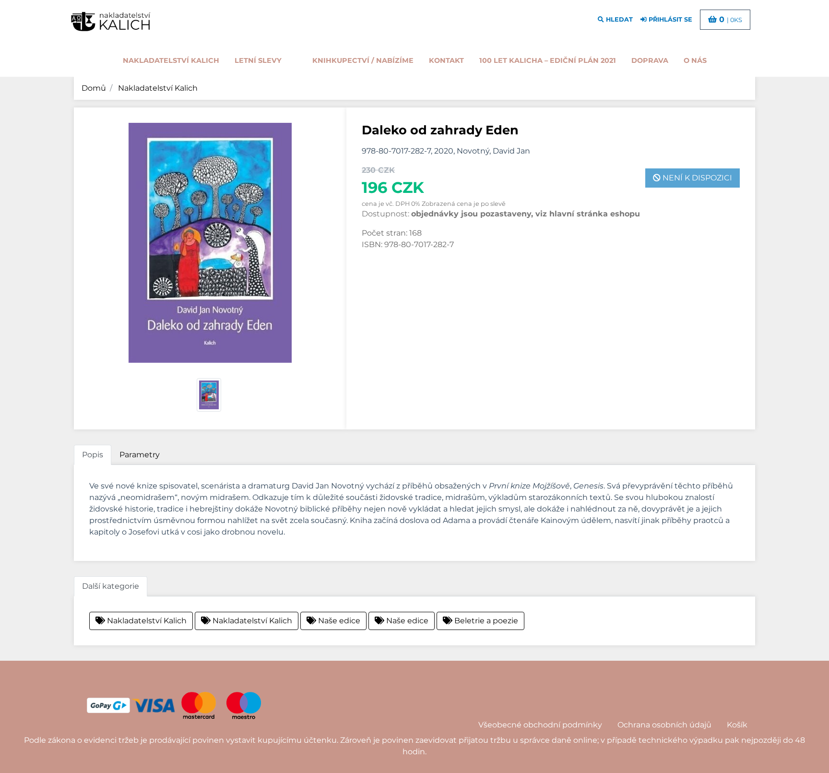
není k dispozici (696, 177)
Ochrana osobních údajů (664, 724)
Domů (94, 88)
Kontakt (446, 60)
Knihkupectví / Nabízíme (363, 60)
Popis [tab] (92, 454)
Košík (737, 724)
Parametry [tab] (139, 454)
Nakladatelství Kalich (171, 60)
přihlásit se (669, 19)
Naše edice (338, 620)
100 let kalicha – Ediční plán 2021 (547, 60)
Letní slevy (258, 60)
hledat (618, 19)
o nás (695, 60)
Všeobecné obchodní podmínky (540, 724)
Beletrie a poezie (485, 620)
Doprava (649, 60)
